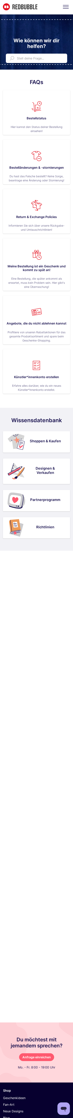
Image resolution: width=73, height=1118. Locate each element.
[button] (65, 6)
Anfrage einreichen (36, 1057)
